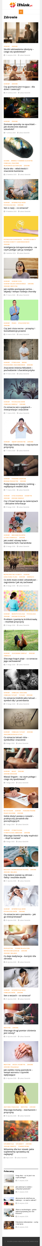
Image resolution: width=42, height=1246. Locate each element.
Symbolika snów (9, 992)
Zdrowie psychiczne (18, 616)
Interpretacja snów (19, 202)
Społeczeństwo (23, 323)
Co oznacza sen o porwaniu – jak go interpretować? (20, 915)
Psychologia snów (18, 402)
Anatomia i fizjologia (11, 1107)
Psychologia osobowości (13, 239)
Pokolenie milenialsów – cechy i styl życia (27, 1223)
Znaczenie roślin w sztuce (13, 734)
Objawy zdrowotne (18, 442)
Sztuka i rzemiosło (10, 537)
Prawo (14, 323)
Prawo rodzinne (9, 813)
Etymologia (16, 362)
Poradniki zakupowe (19, 479)
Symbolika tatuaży (10, 695)
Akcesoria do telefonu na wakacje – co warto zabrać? (26, 1199)
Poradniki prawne (29, 811)
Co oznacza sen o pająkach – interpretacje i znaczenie (18, 408)
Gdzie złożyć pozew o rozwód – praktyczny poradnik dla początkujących (19, 818)
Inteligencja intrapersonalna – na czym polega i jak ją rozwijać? (20, 248)
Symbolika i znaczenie (11, 163)
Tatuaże (22, 695)
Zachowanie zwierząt (19, 653)
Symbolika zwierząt (11, 404)
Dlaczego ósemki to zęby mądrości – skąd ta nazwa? (21, 836)
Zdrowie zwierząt (18, 498)
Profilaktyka (8, 948)
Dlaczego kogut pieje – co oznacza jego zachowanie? (20, 659)
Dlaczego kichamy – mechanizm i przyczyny (20, 1111)
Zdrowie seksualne (10, 774)
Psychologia (31, 614)
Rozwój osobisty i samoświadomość (17, 242)
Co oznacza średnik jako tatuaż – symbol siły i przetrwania (20, 699)
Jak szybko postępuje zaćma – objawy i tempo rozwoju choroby (20, 290)
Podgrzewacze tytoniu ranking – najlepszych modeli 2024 (20, 485)
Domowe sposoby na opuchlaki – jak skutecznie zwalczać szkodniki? (20, 127)
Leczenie (6, 161)
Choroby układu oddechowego (15, 284)
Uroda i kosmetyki (18, 1064)
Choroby (7, 46)
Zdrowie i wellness (10, 872)
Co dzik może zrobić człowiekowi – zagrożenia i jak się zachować (20, 581)
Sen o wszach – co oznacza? (17, 995)
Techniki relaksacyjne (22, 948)
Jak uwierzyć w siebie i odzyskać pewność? (24, 1188)
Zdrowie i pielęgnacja (11, 1067)
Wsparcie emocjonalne (11, 951)
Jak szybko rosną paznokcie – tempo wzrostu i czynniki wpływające (18, 1072)
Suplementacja (9, 1144)
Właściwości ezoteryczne (13, 166)
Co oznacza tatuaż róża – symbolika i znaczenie (16, 738)
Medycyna (7, 1028)
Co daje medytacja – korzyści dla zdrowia (20, 957)
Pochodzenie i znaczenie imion (14, 365)
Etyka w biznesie (17, 496)
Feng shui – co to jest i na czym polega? (25, 1176)
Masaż (14, 771)
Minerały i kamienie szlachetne (22, 161)
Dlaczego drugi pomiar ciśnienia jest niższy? (20, 1031)
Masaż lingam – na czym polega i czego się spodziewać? (20, 778)
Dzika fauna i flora (10, 577)
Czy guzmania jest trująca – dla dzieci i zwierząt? (19, 88)
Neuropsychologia (18, 614)
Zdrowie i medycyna (11, 286)
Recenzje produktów (11, 481)
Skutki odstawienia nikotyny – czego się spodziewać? (19, 50)
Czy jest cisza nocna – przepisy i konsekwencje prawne (19, 329)
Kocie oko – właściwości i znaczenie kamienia (16, 169)
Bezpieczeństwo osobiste (13, 574)
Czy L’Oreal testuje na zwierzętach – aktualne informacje (21, 502)
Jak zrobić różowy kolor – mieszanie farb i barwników (17, 541)
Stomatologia (17, 830)
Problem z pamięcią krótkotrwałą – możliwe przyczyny (20, 620)
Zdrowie (15, 46)
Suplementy (20, 1144)
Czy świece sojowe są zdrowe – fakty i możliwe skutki (19, 876)
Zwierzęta (30, 577)
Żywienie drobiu (23, 1146)
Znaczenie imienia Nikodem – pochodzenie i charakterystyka (19, 369)
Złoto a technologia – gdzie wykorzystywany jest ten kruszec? (26, 1211)
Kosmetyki (28, 496)
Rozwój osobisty (30, 239)
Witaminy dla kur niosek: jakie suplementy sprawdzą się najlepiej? (19, 1152)
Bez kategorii (8, 811)
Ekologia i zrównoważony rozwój (16, 870)
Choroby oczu (17, 281)
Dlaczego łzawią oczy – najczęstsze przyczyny (21, 445)
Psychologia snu (10, 205)
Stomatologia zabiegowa (13, 833)
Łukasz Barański (25, 55)
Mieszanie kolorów (18, 535)
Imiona (24, 362)
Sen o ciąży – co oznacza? (16, 208)
